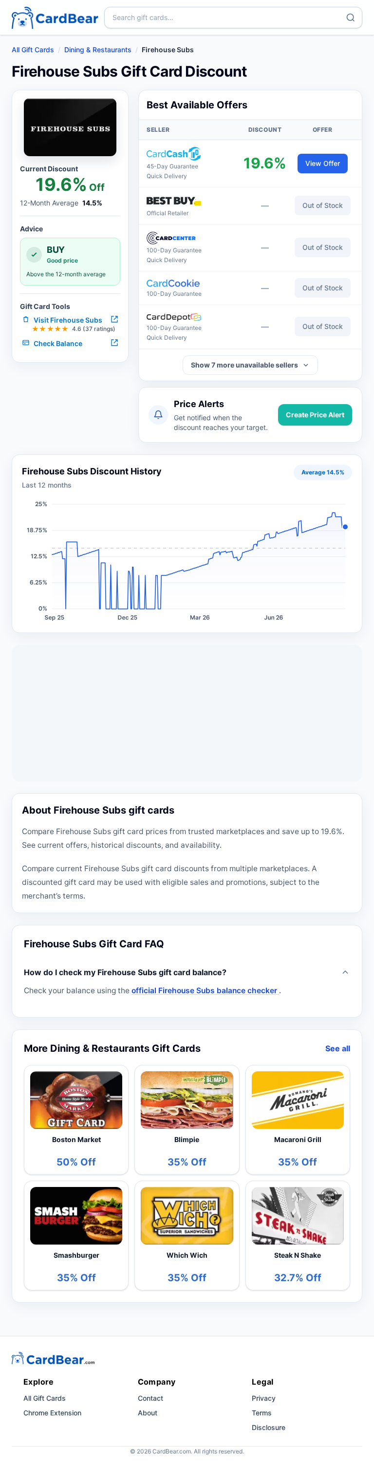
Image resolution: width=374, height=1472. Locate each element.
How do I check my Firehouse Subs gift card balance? (125, 972)
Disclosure (268, 1427)
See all (337, 1048)
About (147, 1413)
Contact (150, 1398)
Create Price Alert (315, 414)
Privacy (264, 1398)
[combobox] (233, 17)
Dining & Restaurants (97, 49)
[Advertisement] (187, 713)
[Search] (350, 17)
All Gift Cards (33, 49)
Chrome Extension (52, 1413)
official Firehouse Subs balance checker (205, 990)
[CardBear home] (55, 17)
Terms (262, 1413)
